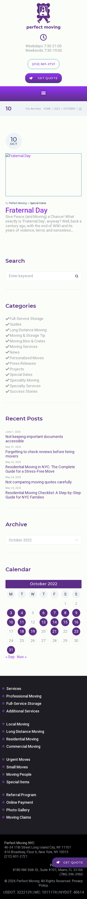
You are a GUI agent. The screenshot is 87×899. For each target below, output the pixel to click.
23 (76, 631)
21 (54, 631)
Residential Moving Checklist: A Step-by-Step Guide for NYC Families (43, 495)
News (15, 352)
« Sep (10, 657)
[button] (43, 92)
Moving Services (24, 346)
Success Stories (24, 391)
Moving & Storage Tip (27, 335)
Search (77, 276)
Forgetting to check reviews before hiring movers (39, 454)
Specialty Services (25, 386)
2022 (57, 108)
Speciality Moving (24, 380)
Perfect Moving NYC (19, 843)
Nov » (21, 657)
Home (47, 108)
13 (43, 622)
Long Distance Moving (28, 330)
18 (22, 631)
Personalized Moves (27, 358)
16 (76, 622)
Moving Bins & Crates (27, 341)
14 (54, 622)
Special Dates (38, 203)
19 (33, 631)
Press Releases (23, 363)
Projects (17, 369)
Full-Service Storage (26, 318)
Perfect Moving (18, 203)
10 (11, 622)
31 (11, 650)
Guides (16, 324)
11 (22, 622)
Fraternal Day (26, 210)
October (69, 108)
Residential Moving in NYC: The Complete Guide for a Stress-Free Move (40, 469)
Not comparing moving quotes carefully (38, 482)
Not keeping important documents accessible (34, 438)
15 (65, 622)
